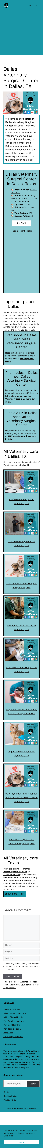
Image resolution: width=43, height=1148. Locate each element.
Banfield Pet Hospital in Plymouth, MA (21, 501)
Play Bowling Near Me (13, 1021)
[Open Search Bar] (30, 5)
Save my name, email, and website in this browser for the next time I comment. (23, 966)
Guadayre (8, 1003)
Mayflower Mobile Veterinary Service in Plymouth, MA (21, 711)
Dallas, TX (24, 465)
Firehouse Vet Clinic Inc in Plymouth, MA (21, 627)
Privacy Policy (9, 1100)
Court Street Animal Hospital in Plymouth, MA (21, 585)
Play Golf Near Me (11, 1025)
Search (33, 1084)
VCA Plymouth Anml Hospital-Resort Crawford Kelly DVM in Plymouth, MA (21, 797)
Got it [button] (21, 1142)
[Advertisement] (21, 34)
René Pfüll (8, 1033)
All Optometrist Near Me (14, 1013)
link (27, 1067)
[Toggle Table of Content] (21, 894)
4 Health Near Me (11, 1009)
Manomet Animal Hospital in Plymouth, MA (21, 669)
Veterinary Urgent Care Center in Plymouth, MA (21, 841)
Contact (7, 1092)
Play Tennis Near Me (12, 1029)
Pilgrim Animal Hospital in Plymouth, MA (21, 753)
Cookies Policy (10, 1096)
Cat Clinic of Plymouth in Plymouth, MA (21, 543)
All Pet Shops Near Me (13, 1017)
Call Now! (21, 223)
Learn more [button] (8, 1136)
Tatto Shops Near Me (13, 1036)
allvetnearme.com (11, 875)
